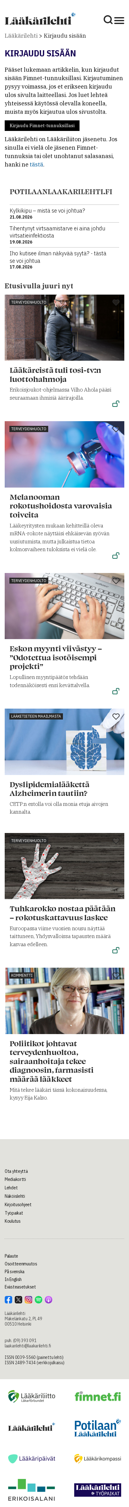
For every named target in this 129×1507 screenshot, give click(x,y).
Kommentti (22, 975)
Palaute (11, 1256)
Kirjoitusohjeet (18, 1204)
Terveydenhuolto (28, 302)
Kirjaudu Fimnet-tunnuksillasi (42, 125)
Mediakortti (15, 1179)
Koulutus (13, 1221)
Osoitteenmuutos (21, 1264)
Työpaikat (14, 1213)
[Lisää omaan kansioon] (116, 303)
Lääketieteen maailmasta (36, 716)
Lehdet (11, 1188)
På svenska (14, 1271)
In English (13, 1279)
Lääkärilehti (21, 35)
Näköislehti (15, 1196)
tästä (36, 164)
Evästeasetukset (20, 1287)
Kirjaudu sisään (65, 35)
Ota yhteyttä (16, 1171)
